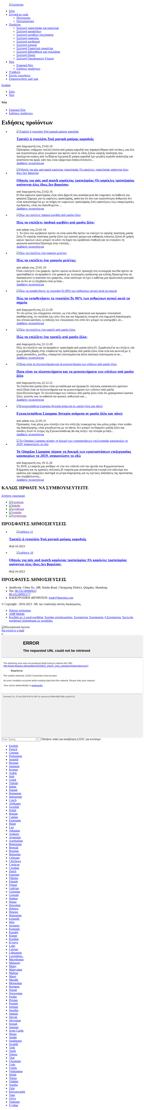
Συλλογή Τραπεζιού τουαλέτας (34, 48)
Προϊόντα (14, 24)
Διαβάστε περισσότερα (30, 163)
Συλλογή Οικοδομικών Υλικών (35, 58)
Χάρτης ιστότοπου (20, 610)
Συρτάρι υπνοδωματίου (58, 617)
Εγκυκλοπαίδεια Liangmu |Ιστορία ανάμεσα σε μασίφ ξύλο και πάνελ (69, 413)
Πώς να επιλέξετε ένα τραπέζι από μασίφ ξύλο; (51, 337)
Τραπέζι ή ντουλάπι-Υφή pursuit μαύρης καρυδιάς (55, 139)
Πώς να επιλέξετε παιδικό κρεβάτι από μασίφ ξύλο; (55, 222)
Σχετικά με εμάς (18, 14)
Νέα (11, 61)
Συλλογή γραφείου (27, 38)
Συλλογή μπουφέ (26, 45)
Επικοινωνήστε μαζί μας (23, 78)
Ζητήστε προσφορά (13, 495)
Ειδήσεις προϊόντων (28, 68)
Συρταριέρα (81, 617)
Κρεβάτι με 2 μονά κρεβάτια (26, 617)
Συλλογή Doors (25, 55)
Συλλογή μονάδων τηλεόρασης (35, 34)
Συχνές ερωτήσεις (19, 75)
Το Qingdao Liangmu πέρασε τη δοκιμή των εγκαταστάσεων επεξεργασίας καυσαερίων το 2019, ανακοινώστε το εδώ (73, 454)
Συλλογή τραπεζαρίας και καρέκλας (37, 28)
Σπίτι (12, 11)
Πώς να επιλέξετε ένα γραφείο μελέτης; (46, 260)
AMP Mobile (17, 613)
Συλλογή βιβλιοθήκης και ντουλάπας (38, 51)
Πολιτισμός (23, 17)
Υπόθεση (14, 72)
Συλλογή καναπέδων (28, 31)
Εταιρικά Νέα (24, 65)
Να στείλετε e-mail (13, 630)
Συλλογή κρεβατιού (28, 41)
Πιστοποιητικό (25, 21)
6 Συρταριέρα (113, 617)
